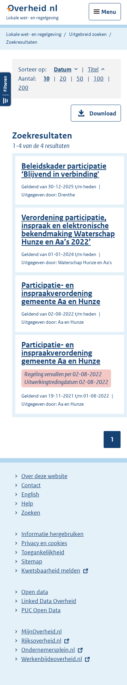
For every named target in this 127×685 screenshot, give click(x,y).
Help (27, 503)
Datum (66, 69)
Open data (34, 592)
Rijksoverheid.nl (41, 640)
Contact (31, 485)
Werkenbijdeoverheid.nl (51, 659)
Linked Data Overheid (48, 601)
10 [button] (46, 78)
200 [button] (23, 87)
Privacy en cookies (44, 543)
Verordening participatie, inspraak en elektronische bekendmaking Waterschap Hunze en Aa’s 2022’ (68, 230)
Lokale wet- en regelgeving (33, 34)
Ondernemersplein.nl (48, 650)
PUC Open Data (41, 610)
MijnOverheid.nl (41, 631)
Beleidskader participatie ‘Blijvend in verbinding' (63, 170)
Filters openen (5, 89)
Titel (96, 69)
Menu (108, 12)
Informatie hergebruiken (52, 534)
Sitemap (31, 561)
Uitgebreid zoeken (88, 34)
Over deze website (44, 476)
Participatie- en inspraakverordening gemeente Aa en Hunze (60, 293)
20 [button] (63, 78)
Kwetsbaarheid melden (50, 570)
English (30, 494)
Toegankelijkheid (42, 552)
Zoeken (30, 512)
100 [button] (98, 78)
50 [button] (80, 78)
